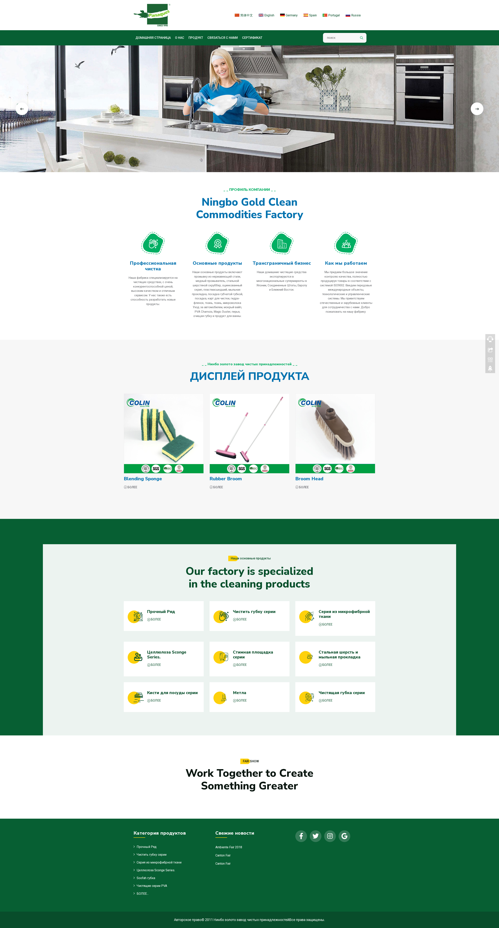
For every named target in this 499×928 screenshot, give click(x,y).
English (269, 15)
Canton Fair (223, 855)
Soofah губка (146, 878)
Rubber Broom (226, 479)
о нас (179, 38)
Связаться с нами (222, 38)
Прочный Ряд (147, 847)
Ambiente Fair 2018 (228, 847)
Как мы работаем (346, 263)
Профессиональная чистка (153, 266)
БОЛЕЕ (132, 487)
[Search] (361, 38)
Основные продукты (217, 263)
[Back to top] (490, 370)
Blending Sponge (143, 479)
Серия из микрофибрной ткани (159, 862)
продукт (195, 38)
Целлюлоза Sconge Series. (156, 870)
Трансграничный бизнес (282, 263)
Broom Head (309, 479)
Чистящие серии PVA (152, 886)
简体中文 (246, 15)
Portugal (334, 15)
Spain (313, 15)
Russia (356, 15)
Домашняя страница (153, 38)
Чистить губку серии (151, 854)
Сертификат (252, 38)
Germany (292, 15)
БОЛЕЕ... (143, 893)
